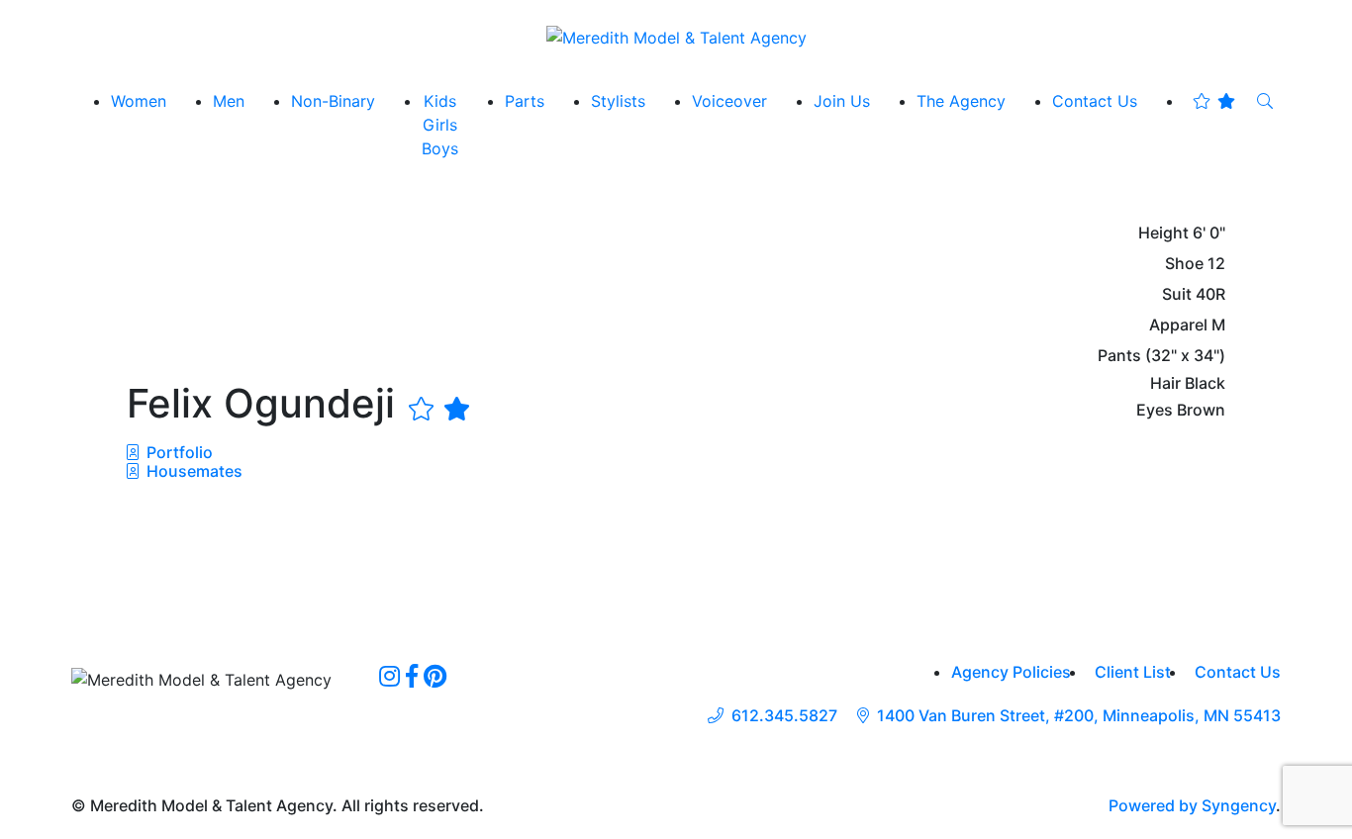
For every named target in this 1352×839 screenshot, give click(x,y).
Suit (1177, 294)
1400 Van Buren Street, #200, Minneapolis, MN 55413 (1079, 715)
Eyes (1154, 410)
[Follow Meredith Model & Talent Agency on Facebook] (412, 676)
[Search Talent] (1265, 101)
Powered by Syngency (1192, 805)
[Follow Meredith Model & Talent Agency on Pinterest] (435, 676)
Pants (1119, 355)
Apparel (1178, 325)
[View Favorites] (1214, 101)
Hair (1165, 383)
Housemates (192, 471)
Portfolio (178, 452)
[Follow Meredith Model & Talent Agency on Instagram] (389, 676)
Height (1163, 233)
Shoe (1184, 263)
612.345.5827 (784, 715)
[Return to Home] (676, 36)
